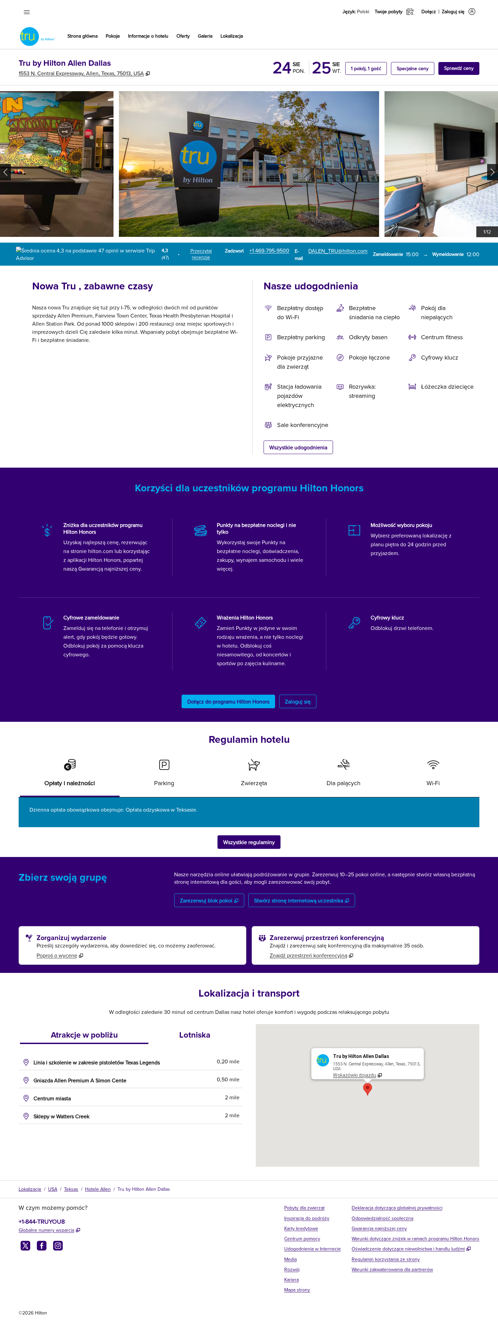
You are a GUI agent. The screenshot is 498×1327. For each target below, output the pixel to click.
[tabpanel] (249, 812)
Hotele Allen (98, 1189)
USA (52, 1189)
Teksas (71, 1189)
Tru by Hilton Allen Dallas (144, 1189)
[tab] (70, 775)
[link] (269, 250)
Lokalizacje (30, 1189)
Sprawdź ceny (461, 68)
